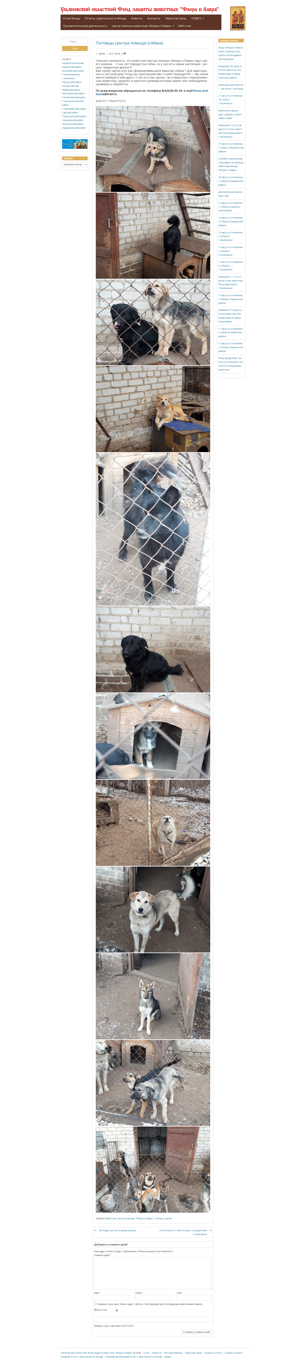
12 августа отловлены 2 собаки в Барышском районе (230, 347)
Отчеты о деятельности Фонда (105, 18)
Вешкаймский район (73, 70)
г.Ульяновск (68, 78)
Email (139, 1292)
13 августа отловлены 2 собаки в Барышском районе (230, 299)
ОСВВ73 (196, 18)
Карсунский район (72, 82)
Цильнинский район (73, 123)
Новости (136, 18)
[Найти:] (75, 41)
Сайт (179, 1292)
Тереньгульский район (74, 116)
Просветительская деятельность (85, 26)
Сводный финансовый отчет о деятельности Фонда (134, 1356)
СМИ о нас (184, 26)
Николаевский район (73, 93)
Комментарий (102, 1255)
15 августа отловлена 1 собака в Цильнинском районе (230, 206)
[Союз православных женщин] (75, 148)
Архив (168, 1356)
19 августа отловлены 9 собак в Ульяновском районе (231, 147)
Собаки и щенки (163, 1218)
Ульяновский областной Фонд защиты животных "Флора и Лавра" (140, 9)
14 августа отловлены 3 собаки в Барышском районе (230, 221)
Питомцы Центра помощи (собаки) (129, 43)
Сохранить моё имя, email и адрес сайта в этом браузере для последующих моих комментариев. (149, 1304)
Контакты (153, 18)
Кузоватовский (70, 85)
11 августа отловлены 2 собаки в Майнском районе (230, 332)
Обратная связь (175, 18)
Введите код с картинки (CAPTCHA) (113, 1325)
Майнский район (71, 89)
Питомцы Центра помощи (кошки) (117, 1230)
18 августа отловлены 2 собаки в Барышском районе (230, 181)
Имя (97, 1292)
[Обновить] (117, 1309)
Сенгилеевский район (73, 97)
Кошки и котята (213, 1352)
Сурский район (70, 112)
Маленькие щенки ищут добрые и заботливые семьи (230, 114)
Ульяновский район (72, 120)
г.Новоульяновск (71, 74)
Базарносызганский (72, 63)
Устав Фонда (71, 18)
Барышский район (71, 66)
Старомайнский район (74, 108)
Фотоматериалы (173, 1352)
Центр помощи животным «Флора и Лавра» (141, 26)
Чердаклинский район (74, 127)
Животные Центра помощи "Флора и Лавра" (129, 1218)
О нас (147, 1352)
